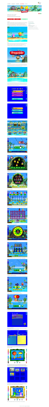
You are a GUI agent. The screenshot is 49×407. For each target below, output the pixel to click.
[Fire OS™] (17, 19)
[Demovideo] (24, 19)
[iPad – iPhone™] (10, 19)
